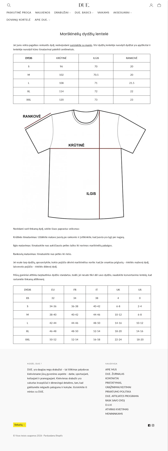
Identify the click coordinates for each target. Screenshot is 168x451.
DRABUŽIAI (61, 12)
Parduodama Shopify (53, 435)
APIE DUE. (41, 19)
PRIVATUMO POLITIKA (118, 391)
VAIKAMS (103, 12)
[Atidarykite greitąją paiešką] (9, 5)
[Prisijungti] (151, 5)
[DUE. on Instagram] (153, 425)
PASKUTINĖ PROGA (19, 12)
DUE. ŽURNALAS (114, 373)
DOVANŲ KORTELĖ (19, 19)
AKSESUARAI (121, 12)
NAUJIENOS (42, 12)
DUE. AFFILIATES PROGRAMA (122, 395)
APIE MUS (111, 369)
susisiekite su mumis (81, 45)
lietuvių (18, 424)
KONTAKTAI (112, 378)
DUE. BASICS (83, 12)
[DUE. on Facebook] (149, 425)
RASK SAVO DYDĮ (115, 400)
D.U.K (108, 404)
